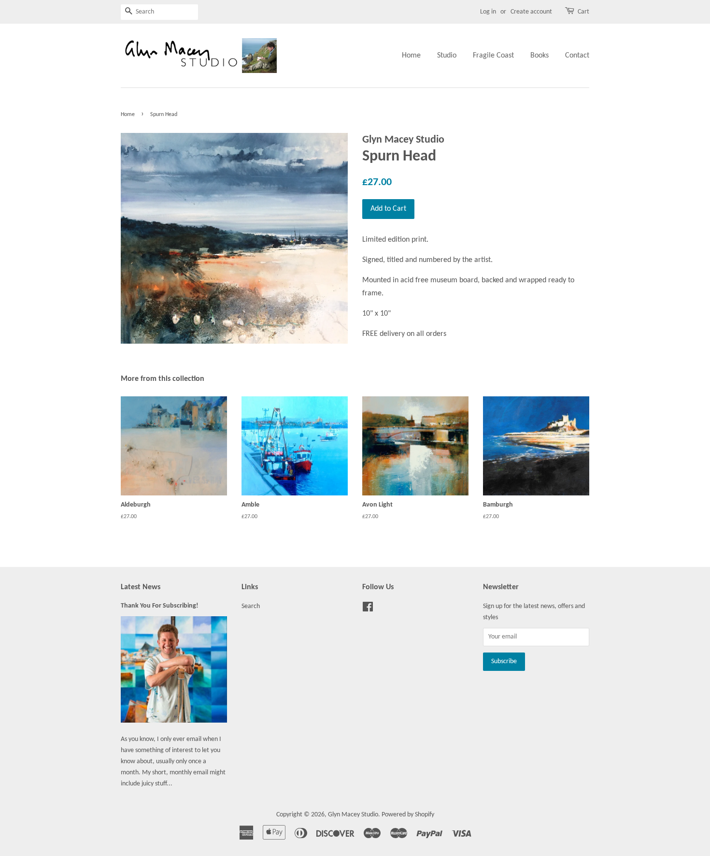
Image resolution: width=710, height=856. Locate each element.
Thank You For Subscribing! (160, 606)
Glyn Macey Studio (353, 815)
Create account (531, 11)
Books (539, 55)
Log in (488, 11)
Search (250, 606)
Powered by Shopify (408, 815)
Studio (446, 55)
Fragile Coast (493, 55)
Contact (577, 55)
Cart (583, 11)
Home (411, 55)
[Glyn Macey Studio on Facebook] (367, 609)
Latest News (140, 587)
